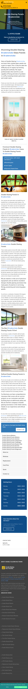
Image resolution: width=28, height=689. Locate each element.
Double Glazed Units (7, 606)
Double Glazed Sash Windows (9, 609)
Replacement (6, 461)
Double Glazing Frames (7, 647)
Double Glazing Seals (7, 655)
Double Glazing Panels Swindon (11, 439)
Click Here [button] (23, 684)
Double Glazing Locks (7, 658)
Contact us (6, 474)
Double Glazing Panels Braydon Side (12, 444)
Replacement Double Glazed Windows (11, 629)
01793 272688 (7, 6)
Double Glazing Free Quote (8, 618)
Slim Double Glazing (7, 670)
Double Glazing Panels (7, 641)
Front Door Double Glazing (8, 638)
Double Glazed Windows (8, 597)
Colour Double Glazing (7, 667)
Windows (5, 456)
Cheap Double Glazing (7, 632)
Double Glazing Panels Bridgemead (11, 449)
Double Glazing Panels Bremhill (10, 446)
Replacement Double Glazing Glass (10, 664)
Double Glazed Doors (7, 600)
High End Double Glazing (8, 644)
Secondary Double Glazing (8, 612)
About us (5, 452)
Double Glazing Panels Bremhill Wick (12, 447)
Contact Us (20, 429)
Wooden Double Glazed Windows (10, 615)
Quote (4, 469)
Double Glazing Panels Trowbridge (11, 442)
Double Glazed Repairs (7, 603)
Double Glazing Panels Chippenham (12, 440)
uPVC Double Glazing (7, 661)
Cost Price (6, 465)
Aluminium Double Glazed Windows (10, 626)
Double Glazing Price (7, 673)
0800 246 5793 (22, 415)
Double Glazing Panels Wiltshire (10, 437)
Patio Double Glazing (7, 635)
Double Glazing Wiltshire (8, 435)
